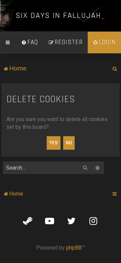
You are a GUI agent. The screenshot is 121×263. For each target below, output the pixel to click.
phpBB (74, 247)
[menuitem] (29, 42)
